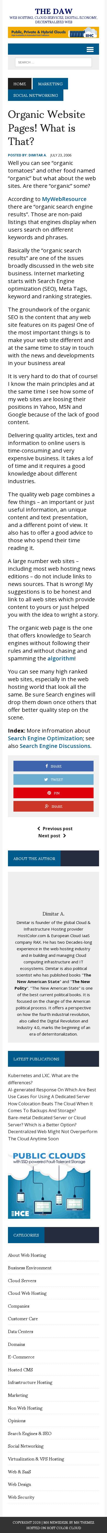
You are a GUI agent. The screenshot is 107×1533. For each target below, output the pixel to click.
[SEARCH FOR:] (53, 61)
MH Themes (84, 1522)
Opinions (17, 1420)
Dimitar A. (38, 155)
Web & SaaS (19, 1471)
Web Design (19, 1483)
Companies (18, 1305)
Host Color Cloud (64, 1527)
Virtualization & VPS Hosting (36, 1458)
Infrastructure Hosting (30, 1381)
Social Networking (25, 1445)
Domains (16, 1343)
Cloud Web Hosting (27, 1292)
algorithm (60, 658)
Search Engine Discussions (55, 746)
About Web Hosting (27, 1254)
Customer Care (23, 1318)
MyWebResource (64, 199)
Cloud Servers (22, 1280)
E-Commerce (21, 1356)
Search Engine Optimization (45, 738)
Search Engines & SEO (30, 1433)
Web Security (21, 1496)
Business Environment (30, 1267)
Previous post (58, 829)
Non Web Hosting (25, 1407)
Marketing (50, 83)
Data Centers (20, 1331)
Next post (49, 836)
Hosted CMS (20, 1369)
